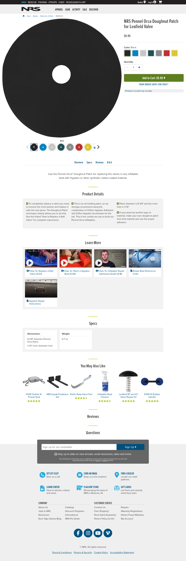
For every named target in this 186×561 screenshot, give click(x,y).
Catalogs (69, 507)
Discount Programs (74, 511)
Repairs (124, 507)
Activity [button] (76, 9)
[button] (27, 147)
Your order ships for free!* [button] (154, 84)
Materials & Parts (46, 16)
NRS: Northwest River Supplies (31, 9)
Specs (89, 162)
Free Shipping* (101, 511)
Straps (53, 2)
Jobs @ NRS (44, 511)
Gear (29, 16)
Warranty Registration (132, 511)
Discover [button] (93, 9)
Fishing (42, 2)
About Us (43, 507)
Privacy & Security (83, 552)
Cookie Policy (101, 552)
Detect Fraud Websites (132, 514)
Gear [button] (67, 9)
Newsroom (43, 514)
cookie (104, 460)
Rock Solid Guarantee (105, 514)
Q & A (109, 162)
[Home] (23, 16)
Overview (78, 162)
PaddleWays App (75, 2)
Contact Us (99, 507)
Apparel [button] (59, 9)
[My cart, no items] (161, 2)
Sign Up (130, 447)
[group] (62, 80)
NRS (24, 2)
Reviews (100, 162)
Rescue (32, 2)
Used (61, 2)
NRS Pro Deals (72, 518)
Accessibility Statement (122, 552)
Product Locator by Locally (138, 91)
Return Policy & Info (104, 518)
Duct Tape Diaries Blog (49, 518)
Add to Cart (152, 77)
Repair (35, 16)
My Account (127, 518)
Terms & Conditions (62, 552)
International (71, 514)
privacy (97, 460)
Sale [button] (85, 9)
